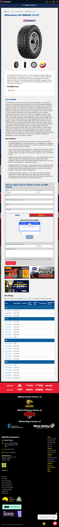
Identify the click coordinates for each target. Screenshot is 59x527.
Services (50, 454)
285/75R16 (8, 316)
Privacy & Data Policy (10, 524)
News (49, 471)
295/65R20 (8, 378)
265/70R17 (8, 324)
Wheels (50, 448)
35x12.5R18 (8, 343)
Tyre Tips (50, 446)
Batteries (50, 456)
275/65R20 (8, 370)
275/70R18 (8, 351)
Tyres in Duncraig (6, 480)
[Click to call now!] (46, 2)
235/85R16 (8, 310)
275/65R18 (8, 348)
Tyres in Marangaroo (7, 484)
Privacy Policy (34, 259)
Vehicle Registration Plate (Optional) (14, 244)
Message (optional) (10, 249)
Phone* (14, 200)
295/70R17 (8, 335)
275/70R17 (8, 327)
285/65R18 (8, 354)
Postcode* (8, 209)
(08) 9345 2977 (9, 449)
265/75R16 (8, 313)
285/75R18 (8, 356)
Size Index (4, 478)
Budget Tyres (5, 491)
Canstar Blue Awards (7, 489)
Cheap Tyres (5, 493)
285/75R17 (8, 332)
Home (7, 11)
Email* (7, 204)
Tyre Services (51, 459)
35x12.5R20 (8, 365)
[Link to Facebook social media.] (44, 523)
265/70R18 (8, 346)
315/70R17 (8, 337)
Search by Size (51, 441)
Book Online (51, 467)
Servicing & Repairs (52, 457)
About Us (4, 476)
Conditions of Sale (19, 524)
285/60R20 (8, 373)
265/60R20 (8, 367)
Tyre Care (50, 444)
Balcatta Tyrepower (31, 5)
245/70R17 (8, 322)
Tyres (49, 437)
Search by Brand (52, 442)
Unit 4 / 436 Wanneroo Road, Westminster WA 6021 (11, 444)
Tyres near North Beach (7, 487)
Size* (7, 190)
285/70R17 (8, 329)
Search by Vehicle (52, 439)
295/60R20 (8, 375)
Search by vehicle (27, 299)
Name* (7, 195)
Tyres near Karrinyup (7, 486)
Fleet (49, 469)
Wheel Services (51, 461)
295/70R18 (8, 359)
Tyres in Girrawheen (7, 482)
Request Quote (10, 263)
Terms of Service (44, 259)
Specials (50, 463)
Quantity (40, 190)
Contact (50, 465)
